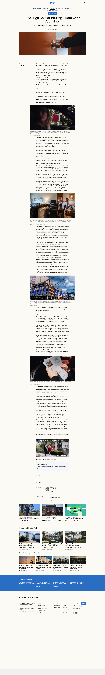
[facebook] (19, 65)
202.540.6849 (53, 498)
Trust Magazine (52, 13)
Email (73, 601)
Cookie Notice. (49, 673)
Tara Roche (44, 226)
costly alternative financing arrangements (47, 255)
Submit (83, 603)
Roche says (66, 226)
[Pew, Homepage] (52, 3)
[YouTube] (80, 613)
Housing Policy (32, 528)
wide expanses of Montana (47, 138)
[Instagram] (75, 613)
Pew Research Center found (50, 174)
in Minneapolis (41, 349)
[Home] (28, 597)
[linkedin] (21, 65)
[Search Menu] (85, 3)
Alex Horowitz (57, 185)
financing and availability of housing (57, 241)
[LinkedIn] (77, 613)
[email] (24, 65)
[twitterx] (23, 65)
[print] (26, 65)
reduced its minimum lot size (45, 329)
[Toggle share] (85, 62)
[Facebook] (73, 613)
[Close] (103, 672)
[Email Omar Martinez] (51, 500)
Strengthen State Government (36, 553)
